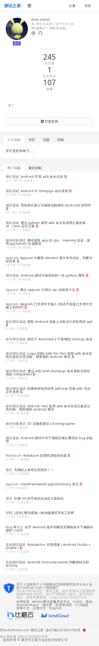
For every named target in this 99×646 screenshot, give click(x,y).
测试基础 (12, 176)
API (40, 587)
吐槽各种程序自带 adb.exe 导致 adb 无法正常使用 (48, 390)
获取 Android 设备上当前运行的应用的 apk (60, 321)
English (55, 608)
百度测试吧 (63, 605)
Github (28, 587)
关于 (19, 584)
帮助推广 (52, 587)
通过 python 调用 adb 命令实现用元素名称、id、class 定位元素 (47, 224)
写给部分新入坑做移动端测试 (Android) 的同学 (56, 205)
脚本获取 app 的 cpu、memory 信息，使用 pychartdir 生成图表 (48, 242)
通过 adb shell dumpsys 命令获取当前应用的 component (48, 372)
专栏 (32, 139)
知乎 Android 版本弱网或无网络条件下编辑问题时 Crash (49, 528)
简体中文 (23, 608)
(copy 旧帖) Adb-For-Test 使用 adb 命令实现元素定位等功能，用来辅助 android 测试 (49, 355)
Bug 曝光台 (14, 527)
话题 (46, 139)
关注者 (49, 63)
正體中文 (39, 608)
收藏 (49, 89)
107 (49, 82)
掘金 (89, 601)
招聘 (9, 512)
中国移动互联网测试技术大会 (64, 584)
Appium (12, 258)
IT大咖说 (81, 605)
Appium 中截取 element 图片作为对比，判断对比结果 (49, 259)
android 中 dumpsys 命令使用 (44, 191)
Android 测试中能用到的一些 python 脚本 (53, 275)
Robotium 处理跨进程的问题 (45, 455)
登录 (87, 5)
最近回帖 (35, 168)
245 (49, 57)
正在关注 (49, 76)
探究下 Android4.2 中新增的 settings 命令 (60, 339)
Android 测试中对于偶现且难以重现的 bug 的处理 (49, 439)
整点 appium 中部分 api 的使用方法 (47, 289)
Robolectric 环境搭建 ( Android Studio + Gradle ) (48, 546)
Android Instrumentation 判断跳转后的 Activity (47, 564)
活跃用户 (33, 584)
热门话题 (14, 168)
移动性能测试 (16, 240)
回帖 (60, 139)
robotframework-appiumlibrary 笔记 (49, 484)
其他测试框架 (16, 544)
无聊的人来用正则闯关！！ (34, 470)
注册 (72, 5)
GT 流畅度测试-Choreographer (51, 423)
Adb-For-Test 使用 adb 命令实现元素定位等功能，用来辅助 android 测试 (48, 407)
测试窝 (47, 605)
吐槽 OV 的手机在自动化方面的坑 (39, 498)
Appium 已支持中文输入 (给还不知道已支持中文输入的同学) (49, 305)
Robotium (13, 455)
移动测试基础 (16, 321)
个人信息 (14, 139)
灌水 (9, 470)
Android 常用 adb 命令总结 (42, 176)
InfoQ (77, 601)
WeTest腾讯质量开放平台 (51, 601)
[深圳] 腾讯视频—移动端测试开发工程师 (44, 512)
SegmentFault (27, 605)
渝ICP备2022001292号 (62, 630)
